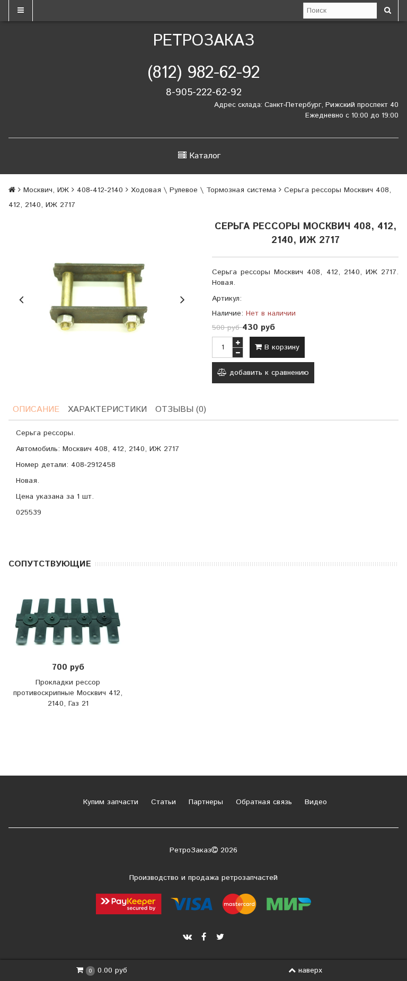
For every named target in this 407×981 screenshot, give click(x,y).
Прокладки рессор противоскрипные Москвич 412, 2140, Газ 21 (67, 693)
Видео (314, 802)
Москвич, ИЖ (46, 190)
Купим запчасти (109, 802)
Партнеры (204, 802)
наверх (310, 970)
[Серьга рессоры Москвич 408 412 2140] (101, 298)
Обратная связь (262, 802)
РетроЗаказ (203, 41)
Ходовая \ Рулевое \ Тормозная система (203, 190)
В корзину (280, 347)
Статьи (162, 802)
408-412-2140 (100, 190)
